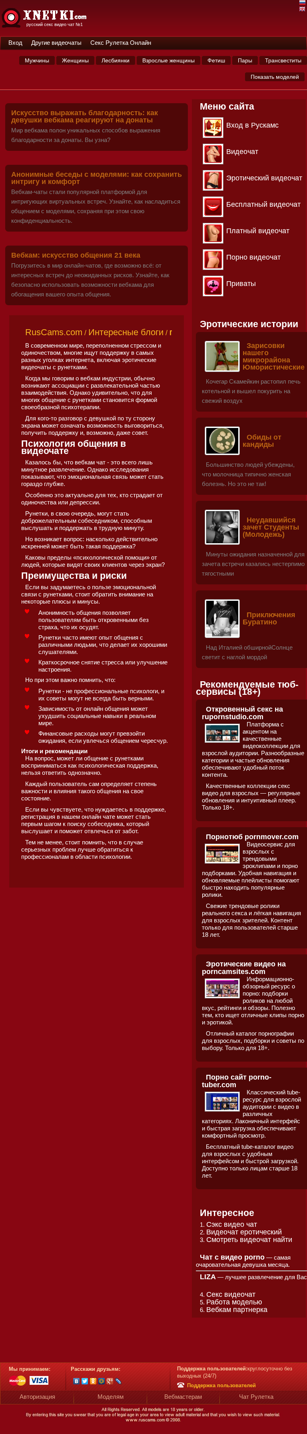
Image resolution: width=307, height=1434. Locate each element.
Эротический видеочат (264, 178)
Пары (245, 60)
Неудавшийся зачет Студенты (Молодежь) (271, 527)
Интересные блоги (125, 332)
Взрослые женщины (168, 60)
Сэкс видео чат (231, 1224)
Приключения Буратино (269, 618)
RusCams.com (53, 332)
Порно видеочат (253, 257)
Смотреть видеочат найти (249, 1240)
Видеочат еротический (244, 1232)
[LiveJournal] (118, 1381)
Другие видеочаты (56, 42)
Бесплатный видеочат (263, 204)
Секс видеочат (230, 1294)
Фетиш (216, 60)
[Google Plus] (110, 1381)
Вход (15, 42)
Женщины (75, 60)
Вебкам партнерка (236, 1310)
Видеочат (242, 152)
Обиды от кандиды (262, 440)
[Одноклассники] (93, 1381)
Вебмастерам (183, 1396)
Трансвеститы (283, 60)
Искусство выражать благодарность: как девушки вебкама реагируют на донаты (84, 116)
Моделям (111, 1396)
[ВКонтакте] (76, 1381)
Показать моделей (275, 77)
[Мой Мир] (102, 1381)
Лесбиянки (116, 60)
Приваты (241, 284)
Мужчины (37, 60)
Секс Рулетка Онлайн (120, 42)
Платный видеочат (257, 231)
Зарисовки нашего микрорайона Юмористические (274, 356)
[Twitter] (85, 1381)
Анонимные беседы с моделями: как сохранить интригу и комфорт (96, 178)
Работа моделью (234, 1302)
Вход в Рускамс (252, 125)
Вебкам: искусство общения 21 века (75, 255)
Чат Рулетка (256, 1396)
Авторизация (37, 1396)
